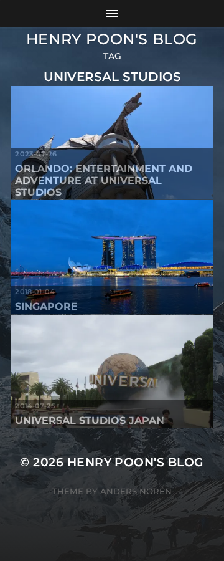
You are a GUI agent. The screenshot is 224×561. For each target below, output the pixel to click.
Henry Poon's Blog (112, 39)
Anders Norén (136, 491)
